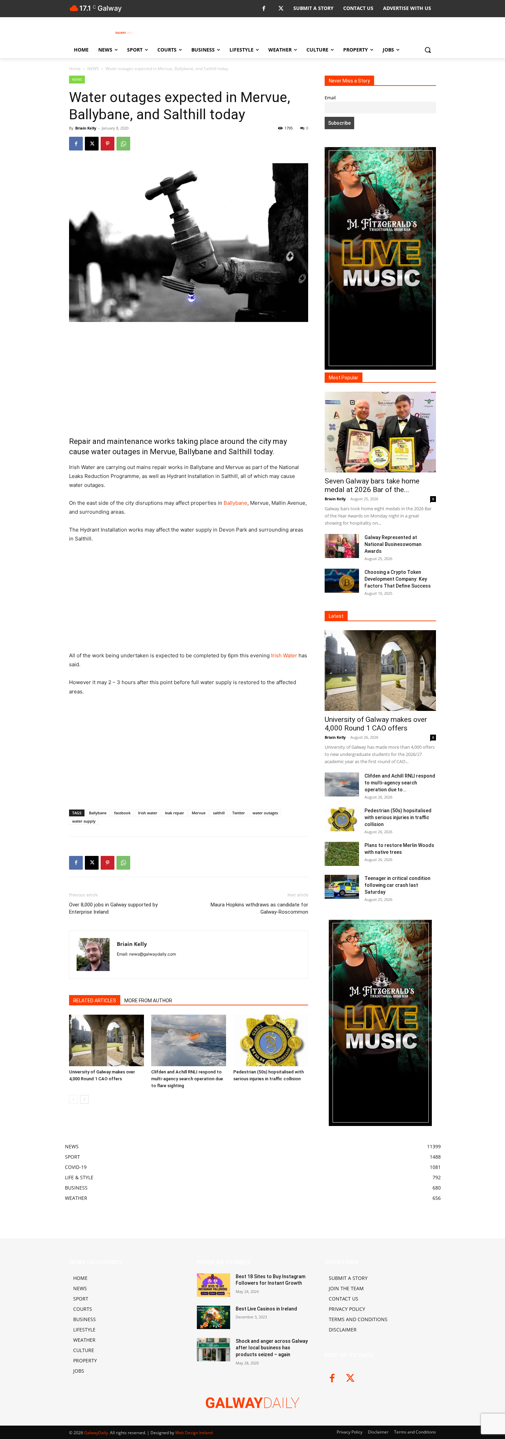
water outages (265, 812)
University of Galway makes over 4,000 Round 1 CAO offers (376, 723)
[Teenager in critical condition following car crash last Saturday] (342, 887)
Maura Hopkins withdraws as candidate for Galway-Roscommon (259, 908)
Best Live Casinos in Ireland (266, 1309)
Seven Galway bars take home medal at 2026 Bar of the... (372, 485)
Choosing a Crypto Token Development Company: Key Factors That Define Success (397, 579)
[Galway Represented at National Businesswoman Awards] (342, 546)
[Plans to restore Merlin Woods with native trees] (342, 854)
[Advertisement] (188, 379)
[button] (427, 50)
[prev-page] (73, 1099)
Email (330, 98)
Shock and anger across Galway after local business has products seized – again (272, 1347)
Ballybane (235, 503)
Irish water (147, 812)
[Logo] (124, 32)
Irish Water (284, 655)
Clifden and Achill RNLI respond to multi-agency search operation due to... (399, 782)
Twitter (238, 812)
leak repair (174, 812)
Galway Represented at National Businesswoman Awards (393, 544)
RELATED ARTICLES (94, 1000)
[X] (281, 8)
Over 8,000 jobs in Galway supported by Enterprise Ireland (113, 908)
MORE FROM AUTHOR (148, 1000)
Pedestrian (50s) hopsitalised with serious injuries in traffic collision (397, 817)
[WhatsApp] (123, 143)
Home (75, 68)
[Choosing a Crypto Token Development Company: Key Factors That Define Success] (342, 581)
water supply (84, 821)
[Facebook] (263, 8)
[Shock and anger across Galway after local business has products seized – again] (213, 1349)
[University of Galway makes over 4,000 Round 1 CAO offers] (106, 1040)
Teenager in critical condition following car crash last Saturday (397, 885)
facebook (122, 812)
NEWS (93, 68)
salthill (219, 812)
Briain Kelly (85, 128)
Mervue (198, 812)
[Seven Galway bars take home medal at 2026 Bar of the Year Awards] (380, 432)
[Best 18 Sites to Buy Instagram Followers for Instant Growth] (213, 1285)
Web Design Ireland (194, 1433)
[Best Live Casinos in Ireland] (213, 1317)
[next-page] (84, 1099)
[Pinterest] (107, 143)
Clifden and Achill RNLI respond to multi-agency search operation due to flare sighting (187, 1078)
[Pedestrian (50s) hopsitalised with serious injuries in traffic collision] (270, 1040)
